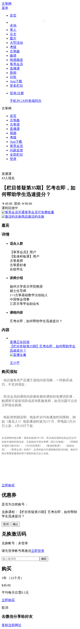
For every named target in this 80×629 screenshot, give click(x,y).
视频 (13, 133)
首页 (13, 15)
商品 (13, 460)
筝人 (13, 30)
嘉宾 (13, 465)
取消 (6, 524)
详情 (13, 469)
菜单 (5, 8)
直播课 (15, 68)
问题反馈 (16, 150)
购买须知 (16, 477)
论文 (13, 34)
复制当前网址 (11, 625)
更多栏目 (16, 85)
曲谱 (13, 55)
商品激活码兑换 (32, 216)
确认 (15, 524)
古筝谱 (15, 124)
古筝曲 (15, 51)
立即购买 (8, 485)
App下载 (16, 81)
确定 (44, 558)
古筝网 (6, 3)
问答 (13, 77)
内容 (13, 473)
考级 (13, 47)
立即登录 (37, 550)
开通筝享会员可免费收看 (36, 212)
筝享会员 (16, 64)
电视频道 (16, 60)
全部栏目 (16, 154)
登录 (13, 159)
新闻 (13, 72)
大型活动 (16, 42)
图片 (13, 38)
